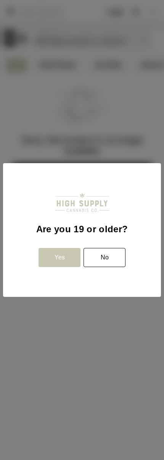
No (105, 257)
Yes (60, 257)
